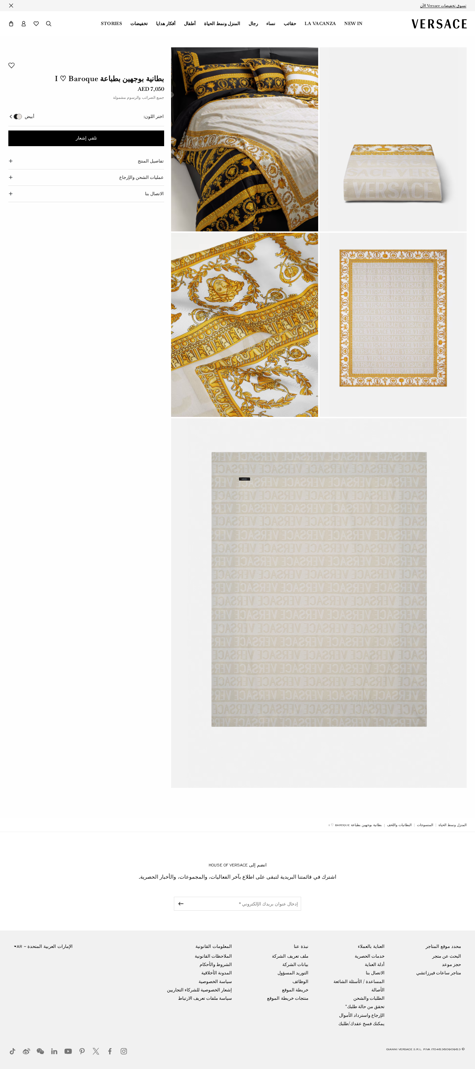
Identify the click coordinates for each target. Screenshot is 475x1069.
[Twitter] (96, 1051)
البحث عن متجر (446, 956)
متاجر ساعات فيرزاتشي (438, 973)
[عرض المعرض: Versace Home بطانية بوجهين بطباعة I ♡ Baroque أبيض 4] (244, 325)
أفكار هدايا (166, 23)
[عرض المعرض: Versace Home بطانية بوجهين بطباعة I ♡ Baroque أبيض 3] (393, 325)
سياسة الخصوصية (215, 981)
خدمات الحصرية (370, 956)
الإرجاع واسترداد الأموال (362, 1015)
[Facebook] (110, 1051)
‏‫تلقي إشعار (86, 138)
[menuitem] (353, 23)
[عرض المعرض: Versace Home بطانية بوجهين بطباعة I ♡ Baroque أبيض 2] (244, 139)
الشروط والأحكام (216, 964)
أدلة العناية (375, 964)
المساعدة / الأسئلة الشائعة (359, 981)
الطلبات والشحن (369, 998)
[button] (11, 23)
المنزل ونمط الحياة (222, 23)
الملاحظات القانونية (213, 956)
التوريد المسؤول (292, 973)
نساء (270, 23)
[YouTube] (68, 1051)
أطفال (190, 23)
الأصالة (378, 990)
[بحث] (48, 23)
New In (353, 23)
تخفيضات (139, 23)
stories (111, 23)
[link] (452, 825)
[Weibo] (26, 1051)
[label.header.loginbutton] (23, 23)
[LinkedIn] (54, 1051)
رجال (253, 23)
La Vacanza (320, 23)
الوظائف (300, 981)
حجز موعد (451, 964)
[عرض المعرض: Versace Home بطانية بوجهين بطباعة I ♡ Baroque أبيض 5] (319, 603)
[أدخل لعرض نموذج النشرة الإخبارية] (180, 904)
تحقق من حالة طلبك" (365, 1006)
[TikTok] (12, 1051)
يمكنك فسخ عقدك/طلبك (361, 1024)
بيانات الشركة (295, 964)
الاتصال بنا (375, 973)
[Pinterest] (82, 1051)
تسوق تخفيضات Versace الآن (443, 5)
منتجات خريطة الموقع (287, 998)
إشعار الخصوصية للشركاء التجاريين (199, 990)
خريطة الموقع (295, 990)
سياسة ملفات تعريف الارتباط (205, 998)
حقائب (290, 23)
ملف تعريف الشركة (290, 956)
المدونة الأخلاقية (216, 973)
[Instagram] (124, 1051)
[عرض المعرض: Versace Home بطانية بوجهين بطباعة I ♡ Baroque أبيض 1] (393, 139)
